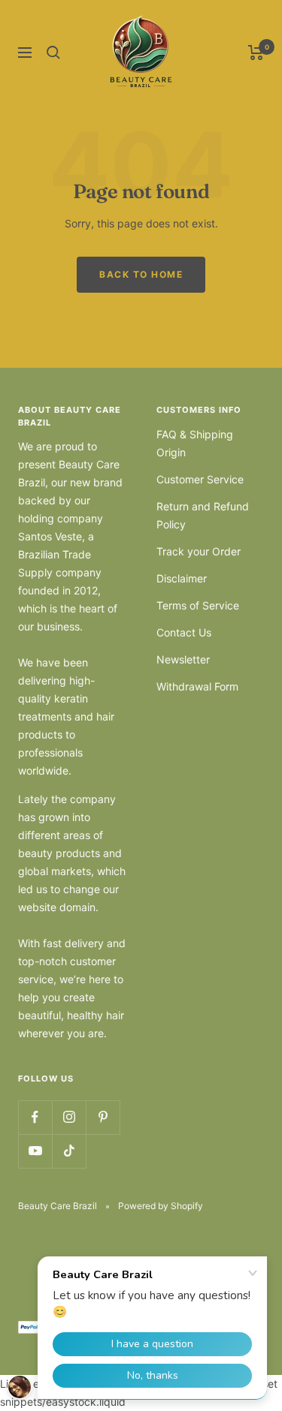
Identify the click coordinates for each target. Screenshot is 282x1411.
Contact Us (183, 632)
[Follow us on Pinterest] (103, 1117)
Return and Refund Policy (202, 515)
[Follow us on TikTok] (69, 1151)
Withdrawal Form (197, 686)
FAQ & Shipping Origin (194, 443)
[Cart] (256, 52)
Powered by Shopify (160, 1205)
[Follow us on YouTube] (35, 1151)
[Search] (53, 52)
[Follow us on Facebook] (35, 1117)
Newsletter (183, 659)
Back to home (141, 274)
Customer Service (200, 479)
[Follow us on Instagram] (69, 1117)
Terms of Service (197, 605)
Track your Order (198, 551)
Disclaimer (181, 578)
